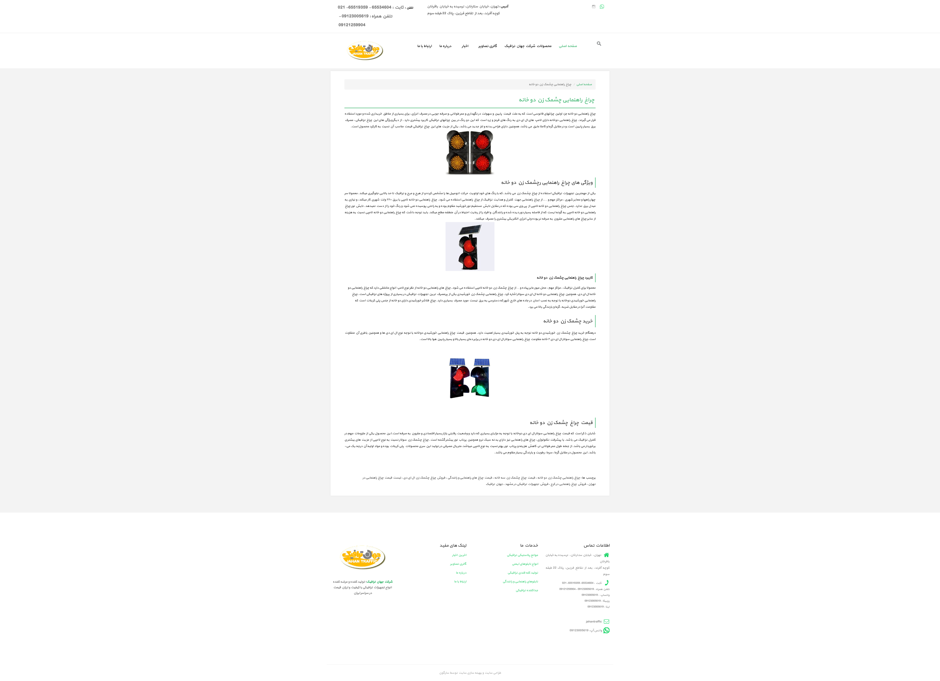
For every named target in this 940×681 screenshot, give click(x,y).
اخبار (465, 46)
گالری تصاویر (487, 46)
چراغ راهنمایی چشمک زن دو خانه (558, 477)
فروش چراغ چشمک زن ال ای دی (424, 477)
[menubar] (496, 45)
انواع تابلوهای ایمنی (525, 564)
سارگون (444, 672)
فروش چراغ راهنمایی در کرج (568, 484)
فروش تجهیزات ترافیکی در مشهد (526, 484)
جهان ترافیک (494, 484)
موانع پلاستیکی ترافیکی (522, 555)
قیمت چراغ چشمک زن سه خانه (514, 477)
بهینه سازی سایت (470, 672)
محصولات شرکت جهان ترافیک (527, 46)
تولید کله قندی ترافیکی (522, 572)
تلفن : (408, 7)
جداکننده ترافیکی (527, 590)
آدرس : (503, 6)
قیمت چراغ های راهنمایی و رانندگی (469, 477)
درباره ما (445, 46)
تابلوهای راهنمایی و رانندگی (520, 581)
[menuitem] (567, 45)
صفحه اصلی (568, 46)
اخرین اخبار (459, 555)
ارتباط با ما (424, 46)
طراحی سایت (492, 672)
